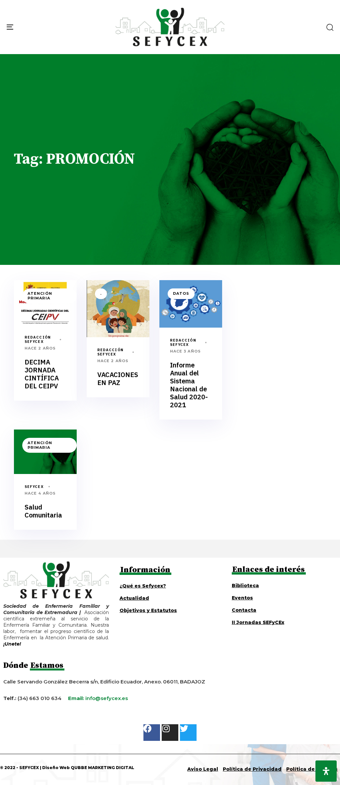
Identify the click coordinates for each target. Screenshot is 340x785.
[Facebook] (151, 732)
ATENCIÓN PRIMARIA (40, 295)
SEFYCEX (34, 486)
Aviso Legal (202, 769)
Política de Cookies (312, 769)
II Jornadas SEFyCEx (258, 622)
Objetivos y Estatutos (148, 610)
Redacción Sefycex (38, 339)
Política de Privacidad (252, 769)
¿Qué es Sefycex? (143, 586)
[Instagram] (170, 732)
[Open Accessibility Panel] (326, 771)
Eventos (242, 598)
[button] (329, 27)
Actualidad (134, 598)
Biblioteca (245, 586)
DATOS (181, 293)
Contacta (244, 610)
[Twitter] (188, 732)
